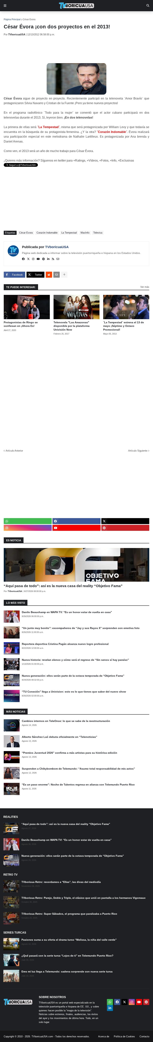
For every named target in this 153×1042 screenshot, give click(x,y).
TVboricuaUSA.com (42, 1036)
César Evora (29, 19)
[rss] (53, 259)
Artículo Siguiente (137, 450)
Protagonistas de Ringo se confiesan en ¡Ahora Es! (21, 324)
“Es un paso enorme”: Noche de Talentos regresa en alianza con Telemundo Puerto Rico (78, 784)
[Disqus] (76, 391)
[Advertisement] (72, 49)
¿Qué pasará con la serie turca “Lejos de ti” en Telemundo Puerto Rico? (67, 955)
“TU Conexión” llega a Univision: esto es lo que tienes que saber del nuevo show (74, 691)
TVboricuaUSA (57, 247)
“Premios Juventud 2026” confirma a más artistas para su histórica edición (69, 752)
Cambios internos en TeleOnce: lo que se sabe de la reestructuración (66, 720)
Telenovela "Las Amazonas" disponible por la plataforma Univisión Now (72, 326)
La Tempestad (69, 232)
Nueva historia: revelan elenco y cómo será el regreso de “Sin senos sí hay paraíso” (75, 659)
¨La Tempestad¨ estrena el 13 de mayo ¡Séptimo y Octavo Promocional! (123, 326)
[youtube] (38, 259)
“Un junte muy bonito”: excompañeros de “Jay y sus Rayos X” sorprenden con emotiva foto (81, 628)
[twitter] (28, 259)
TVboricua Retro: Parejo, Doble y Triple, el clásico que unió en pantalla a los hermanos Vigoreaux (83, 897)
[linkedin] (48, 259)
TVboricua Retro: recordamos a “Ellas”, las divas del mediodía (61, 881)
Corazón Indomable (47, 232)
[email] (58, 259)
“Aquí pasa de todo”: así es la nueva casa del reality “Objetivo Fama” (63, 586)
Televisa (97, 232)
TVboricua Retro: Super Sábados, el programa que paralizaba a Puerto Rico (69, 913)
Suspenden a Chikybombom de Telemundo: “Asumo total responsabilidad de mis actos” (78, 768)
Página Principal (12, 19)
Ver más (144, 287)
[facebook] (23, 259)
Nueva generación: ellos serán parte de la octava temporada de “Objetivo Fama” (73, 675)
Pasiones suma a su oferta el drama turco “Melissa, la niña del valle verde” (69, 939)
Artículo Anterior (14, 450)
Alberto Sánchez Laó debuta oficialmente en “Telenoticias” (59, 736)
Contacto (144, 1036)
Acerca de (103, 1036)
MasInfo (85, 232)
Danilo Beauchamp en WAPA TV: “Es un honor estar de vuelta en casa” (67, 612)
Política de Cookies (124, 1036)
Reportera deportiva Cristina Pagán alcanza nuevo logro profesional (65, 643)
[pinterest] (43, 259)
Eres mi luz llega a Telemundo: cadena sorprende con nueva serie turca (67, 971)
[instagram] (33, 259)
